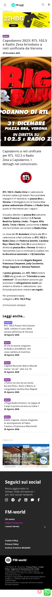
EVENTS (8, 322)
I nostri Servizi (12, 526)
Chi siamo (10, 519)
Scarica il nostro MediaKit (18, 547)
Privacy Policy (12, 544)
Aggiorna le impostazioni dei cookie (25, 569)
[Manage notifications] (39, 591)
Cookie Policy (11, 540)
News (6, 36)
